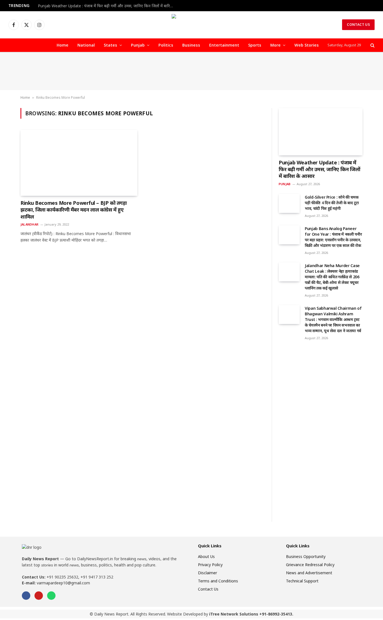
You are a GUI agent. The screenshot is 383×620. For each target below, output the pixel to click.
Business (191, 45)
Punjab (138, 45)
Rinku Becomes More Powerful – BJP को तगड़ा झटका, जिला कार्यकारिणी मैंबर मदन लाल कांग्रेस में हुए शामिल (73, 209)
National (86, 45)
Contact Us (358, 24)
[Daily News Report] (191, 24)
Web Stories (306, 45)
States (110, 45)
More (275, 45)
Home (62, 45)
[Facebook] (26, 595)
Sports (254, 45)
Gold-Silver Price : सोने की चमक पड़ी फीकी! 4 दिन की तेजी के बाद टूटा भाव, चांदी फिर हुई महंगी (332, 202)
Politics (165, 45)
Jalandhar (29, 224)
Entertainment (224, 45)
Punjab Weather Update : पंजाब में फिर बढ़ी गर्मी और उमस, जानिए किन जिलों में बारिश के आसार (108, 5)
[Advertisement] (191, 71)
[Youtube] (38, 595)
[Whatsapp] (51, 595)
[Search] (372, 45)
